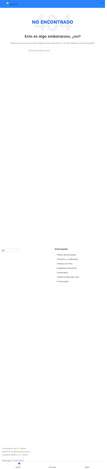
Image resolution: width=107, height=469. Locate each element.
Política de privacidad (66, 254)
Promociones (63, 281)
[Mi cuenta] (96, 4)
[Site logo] (12, 3)
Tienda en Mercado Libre (68, 277)
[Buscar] (92, 4)
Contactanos (62, 272)
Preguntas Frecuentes (67, 268)
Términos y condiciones (67, 259)
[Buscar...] (76, 50)
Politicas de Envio (64, 263)
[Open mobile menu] (3, 4)
